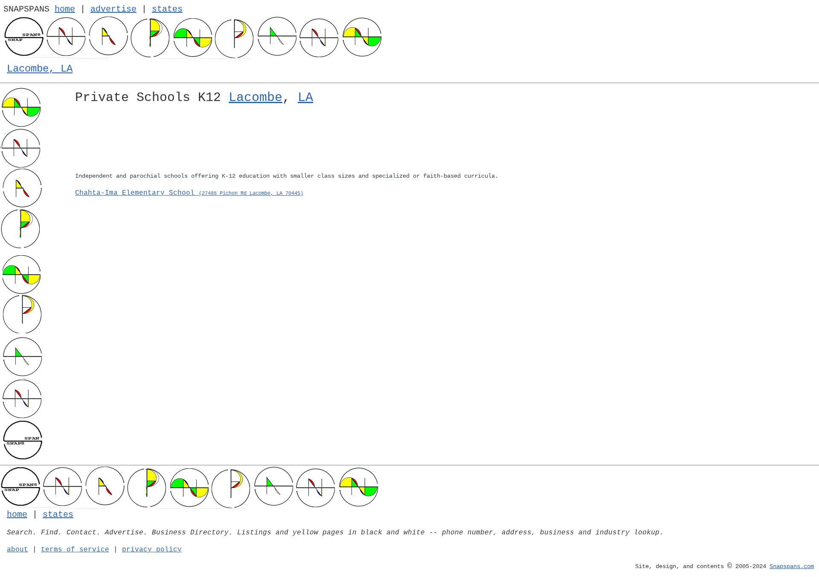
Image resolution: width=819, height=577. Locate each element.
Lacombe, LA (40, 69)
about (17, 550)
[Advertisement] (331, 139)
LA (305, 97)
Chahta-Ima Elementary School (189, 193)
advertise (113, 9)
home (65, 9)
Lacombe (255, 97)
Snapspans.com (792, 566)
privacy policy (152, 550)
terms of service (75, 550)
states (167, 9)
